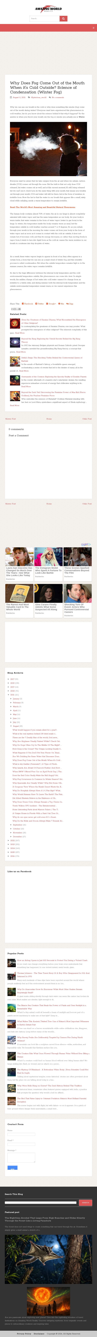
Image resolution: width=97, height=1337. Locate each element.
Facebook (28, 304)
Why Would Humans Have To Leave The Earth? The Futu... (38, 794)
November (18, 833)
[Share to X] (17, 309)
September (18, 825)
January (16, 699)
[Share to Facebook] (19, 309)
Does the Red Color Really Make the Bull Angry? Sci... (36, 775)
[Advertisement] (48, 54)
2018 (12, 683)
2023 (12, 844)
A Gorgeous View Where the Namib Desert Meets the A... (37, 787)
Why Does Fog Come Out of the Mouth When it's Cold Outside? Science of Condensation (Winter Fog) (47, 88)
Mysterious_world (38, 97)
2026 (12, 856)
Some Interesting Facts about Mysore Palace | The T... (35, 809)
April (15, 710)
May (15, 714)
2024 (12, 848)
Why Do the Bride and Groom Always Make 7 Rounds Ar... (38, 821)
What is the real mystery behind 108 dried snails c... (34, 734)
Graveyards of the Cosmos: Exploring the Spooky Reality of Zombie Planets (53, 377)
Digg (71, 304)
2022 (12, 840)
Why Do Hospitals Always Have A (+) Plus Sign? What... (37, 791)
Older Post (87, 419)
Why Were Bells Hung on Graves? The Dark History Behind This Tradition (49, 1086)
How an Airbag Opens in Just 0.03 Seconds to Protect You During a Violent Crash (52, 960)
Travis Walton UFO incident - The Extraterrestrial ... (34, 806)
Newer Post (10, 419)
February (17, 703)
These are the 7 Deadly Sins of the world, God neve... (35, 737)
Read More (20, 333)
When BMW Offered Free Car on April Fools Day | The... (37, 772)
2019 (12, 687)
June (15, 718)
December (17, 837)
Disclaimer (39, 1334)
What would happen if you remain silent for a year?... (35, 730)
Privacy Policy (24, 1334)
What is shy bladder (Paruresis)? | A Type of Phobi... (35, 764)
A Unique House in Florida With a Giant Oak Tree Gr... (36, 813)
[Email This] (12, 309)
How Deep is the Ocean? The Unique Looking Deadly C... (37, 749)
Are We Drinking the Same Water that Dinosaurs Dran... (36, 756)
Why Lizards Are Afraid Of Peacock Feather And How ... (37, 768)
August (16, 726)
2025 (12, 852)
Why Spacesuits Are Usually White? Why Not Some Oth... (37, 783)
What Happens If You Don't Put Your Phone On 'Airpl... (36, 753)
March (16, 707)
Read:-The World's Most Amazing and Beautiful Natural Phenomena (42, 207)
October (17, 829)
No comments (58, 97)
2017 (12, 679)
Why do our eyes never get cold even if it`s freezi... (34, 817)
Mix (62, 304)
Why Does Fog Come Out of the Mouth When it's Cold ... (37, 760)
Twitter (40, 304)
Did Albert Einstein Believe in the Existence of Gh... (34, 798)
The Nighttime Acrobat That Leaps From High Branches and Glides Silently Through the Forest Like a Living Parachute (45, 1219)
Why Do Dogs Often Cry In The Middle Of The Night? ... (37, 745)
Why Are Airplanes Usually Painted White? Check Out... (36, 741)
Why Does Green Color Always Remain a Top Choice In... (38, 802)
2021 (12, 695)
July (15, 722)
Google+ (52, 304)
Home (49, 419)
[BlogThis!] (15, 309)
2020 (12, 691)
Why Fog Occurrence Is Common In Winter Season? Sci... (38, 779)
